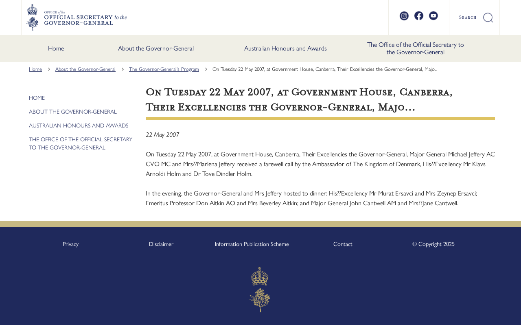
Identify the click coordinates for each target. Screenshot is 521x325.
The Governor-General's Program (164, 69)
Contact (342, 244)
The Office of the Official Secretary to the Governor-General (415, 48)
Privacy (71, 244)
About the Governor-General (156, 48)
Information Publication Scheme (252, 244)
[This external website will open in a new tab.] (404, 19)
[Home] (76, 17)
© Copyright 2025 (433, 244)
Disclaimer (161, 244)
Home (56, 48)
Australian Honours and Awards (285, 48)
